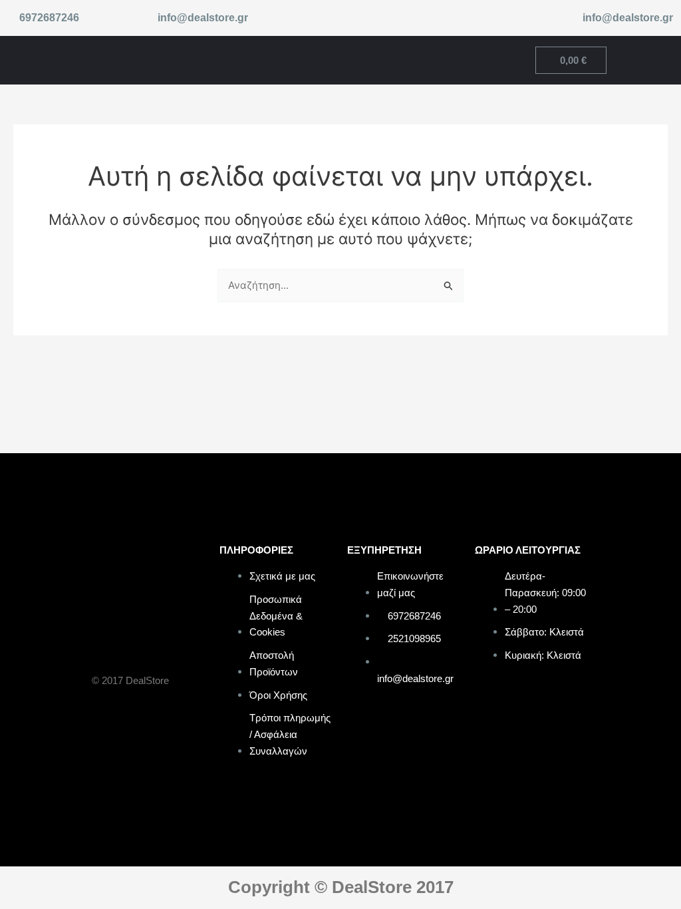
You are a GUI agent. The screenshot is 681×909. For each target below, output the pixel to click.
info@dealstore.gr (203, 17)
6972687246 (49, 17)
